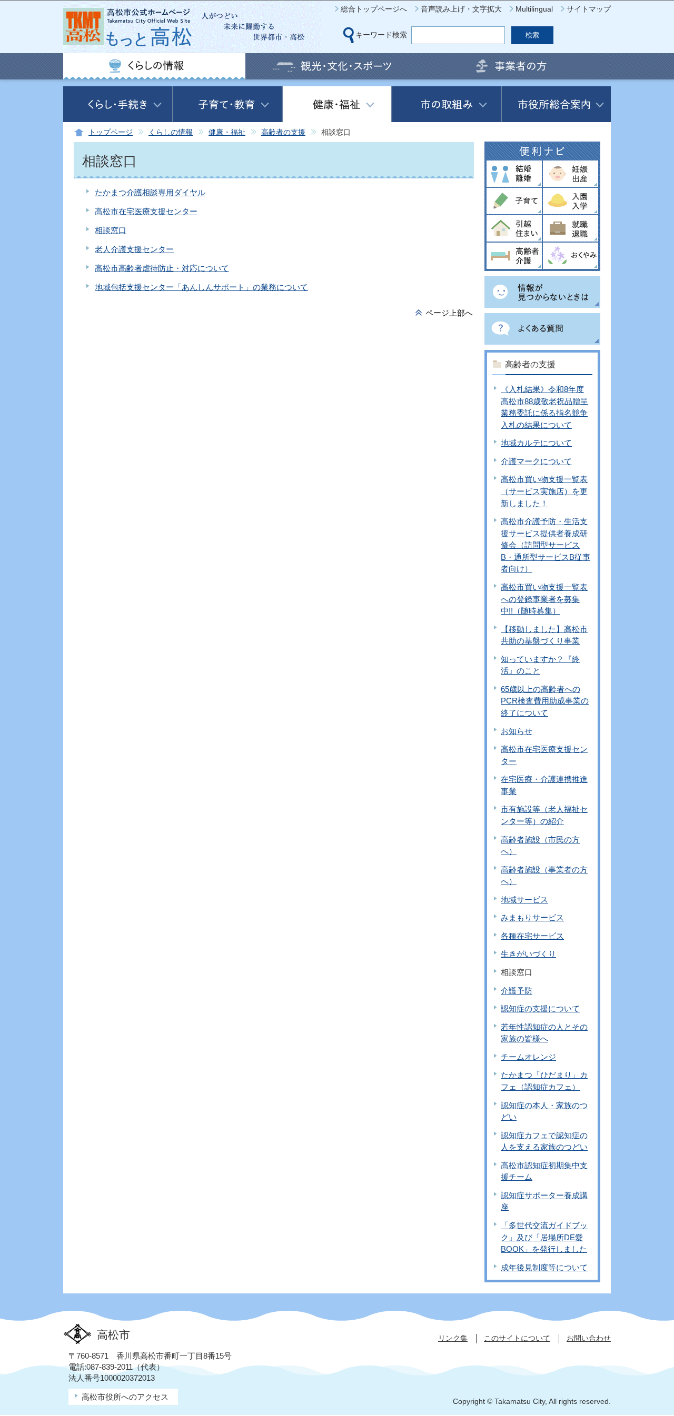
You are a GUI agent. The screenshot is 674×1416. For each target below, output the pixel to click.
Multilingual (534, 9)
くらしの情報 (170, 132)
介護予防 (516, 990)
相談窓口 (110, 230)
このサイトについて (517, 1338)
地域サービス (524, 899)
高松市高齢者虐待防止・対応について (162, 268)
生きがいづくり (528, 953)
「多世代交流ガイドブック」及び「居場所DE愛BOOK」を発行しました (544, 1237)
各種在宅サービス (532, 935)
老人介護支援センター (134, 249)
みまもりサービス (532, 917)
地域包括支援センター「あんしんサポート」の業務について (201, 287)
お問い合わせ (589, 1338)
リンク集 (453, 1338)
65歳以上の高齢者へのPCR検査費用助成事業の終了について (545, 701)
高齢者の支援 (283, 132)
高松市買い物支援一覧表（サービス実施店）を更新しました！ (544, 491)
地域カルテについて (536, 442)
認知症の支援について (540, 1008)
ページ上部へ (449, 312)
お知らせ (516, 731)
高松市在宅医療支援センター (146, 211)
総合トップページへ (374, 9)
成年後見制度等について (544, 1267)
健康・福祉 (227, 132)
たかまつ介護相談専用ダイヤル (150, 192)
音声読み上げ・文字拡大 (461, 9)
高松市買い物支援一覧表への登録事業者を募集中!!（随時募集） (544, 599)
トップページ (110, 132)
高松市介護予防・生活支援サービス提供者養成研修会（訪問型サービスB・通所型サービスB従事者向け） (545, 545)
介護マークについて (536, 461)
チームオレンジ (528, 1056)
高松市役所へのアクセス (125, 1396)
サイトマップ (589, 9)
